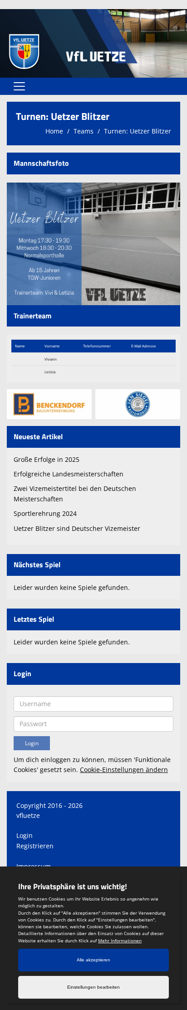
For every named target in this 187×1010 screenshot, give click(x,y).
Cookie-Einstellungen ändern (124, 769)
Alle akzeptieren (93, 959)
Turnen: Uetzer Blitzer (137, 131)
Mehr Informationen (120, 940)
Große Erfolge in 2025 (46, 459)
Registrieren (35, 846)
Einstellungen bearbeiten (93, 987)
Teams (84, 131)
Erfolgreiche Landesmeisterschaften (68, 474)
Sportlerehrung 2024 (45, 513)
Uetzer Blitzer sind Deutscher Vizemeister (77, 528)
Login (24, 835)
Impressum (33, 866)
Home (54, 131)
